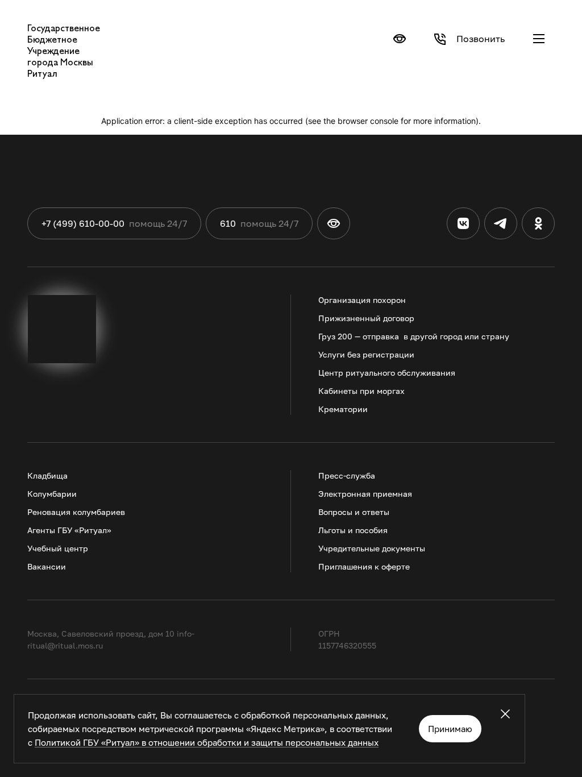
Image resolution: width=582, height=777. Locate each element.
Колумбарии (52, 493)
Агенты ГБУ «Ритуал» (69, 530)
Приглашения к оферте (364, 566)
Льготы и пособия (353, 530)
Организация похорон (362, 300)
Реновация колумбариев (76, 512)
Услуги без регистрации (366, 354)
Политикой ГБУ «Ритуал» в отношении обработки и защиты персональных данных (207, 742)
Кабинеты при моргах (361, 391)
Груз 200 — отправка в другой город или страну (413, 336)
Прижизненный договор (366, 318)
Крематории (343, 409)
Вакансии (46, 566)
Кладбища (47, 475)
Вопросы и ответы (353, 512)
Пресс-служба (346, 475)
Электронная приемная (365, 493)
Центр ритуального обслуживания (386, 372)
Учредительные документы (371, 548)
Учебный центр (57, 548)
